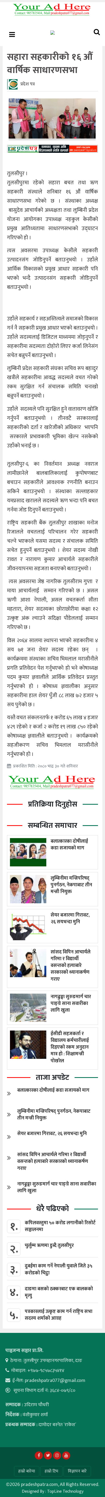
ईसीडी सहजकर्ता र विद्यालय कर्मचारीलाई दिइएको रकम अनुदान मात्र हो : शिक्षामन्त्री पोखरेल (70, 1047)
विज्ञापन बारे (77, 1471)
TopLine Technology (65, 1491)
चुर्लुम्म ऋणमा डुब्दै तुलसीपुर (49, 1246)
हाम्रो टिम (51, 1471)
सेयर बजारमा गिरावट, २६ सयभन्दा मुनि (70, 918)
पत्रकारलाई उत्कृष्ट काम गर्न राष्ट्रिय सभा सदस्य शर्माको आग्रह (58, 1315)
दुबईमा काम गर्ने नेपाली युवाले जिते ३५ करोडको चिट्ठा (58, 1269)
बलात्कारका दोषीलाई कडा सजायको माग (69, 844)
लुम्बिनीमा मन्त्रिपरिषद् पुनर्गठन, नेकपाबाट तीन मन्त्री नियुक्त (71, 885)
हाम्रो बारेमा (26, 1471)
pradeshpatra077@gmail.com (55, 1381)
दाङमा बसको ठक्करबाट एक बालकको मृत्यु (59, 1292)
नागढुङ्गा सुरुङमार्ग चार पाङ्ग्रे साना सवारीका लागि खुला (71, 1003)
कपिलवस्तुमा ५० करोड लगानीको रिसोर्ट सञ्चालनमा (60, 1226)
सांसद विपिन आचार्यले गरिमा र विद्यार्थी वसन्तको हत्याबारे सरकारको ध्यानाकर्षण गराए (70, 965)
